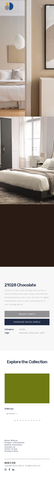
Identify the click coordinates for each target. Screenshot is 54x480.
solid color (34, 333)
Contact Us (10, 447)
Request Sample (27, 314)
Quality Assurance (13, 445)
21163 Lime (9, 409)
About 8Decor (11, 440)
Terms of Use (11, 449)
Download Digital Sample (27, 322)
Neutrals (23, 333)
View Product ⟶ (11, 413)
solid (42, 333)
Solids (22, 329)
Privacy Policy (11, 451)
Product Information (15, 442)
